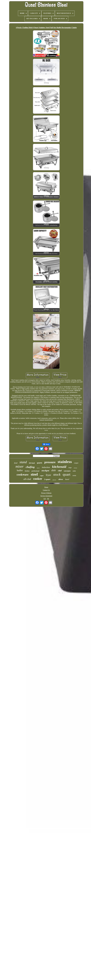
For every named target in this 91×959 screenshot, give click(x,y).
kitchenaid (59, 466)
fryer (48, 475)
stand (23, 462)
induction (46, 467)
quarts (39, 463)
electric (54, 479)
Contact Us (46, 490)
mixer (20, 466)
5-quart (47, 479)
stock (56, 474)
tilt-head (32, 463)
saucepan (67, 471)
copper (42, 475)
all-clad (27, 479)
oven (74, 475)
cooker (37, 478)
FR (48, 499)
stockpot (45, 470)
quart (66, 474)
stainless (65, 462)
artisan (75, 468)
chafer (76, 463)
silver (60, 479)
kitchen (27, 471)
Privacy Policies (46, 493)
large (70, 467)
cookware (23, 474)
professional (35, 471)
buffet (20, 470)
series (74, 471)
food (15, 463)
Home (46, 487)
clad (60, 470)
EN (45, 499)
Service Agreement (46, 496)
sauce (38, 468)
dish (53, 470)
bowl (67, 479)
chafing (30, 466)
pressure (49, 462)
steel (34, 474)
